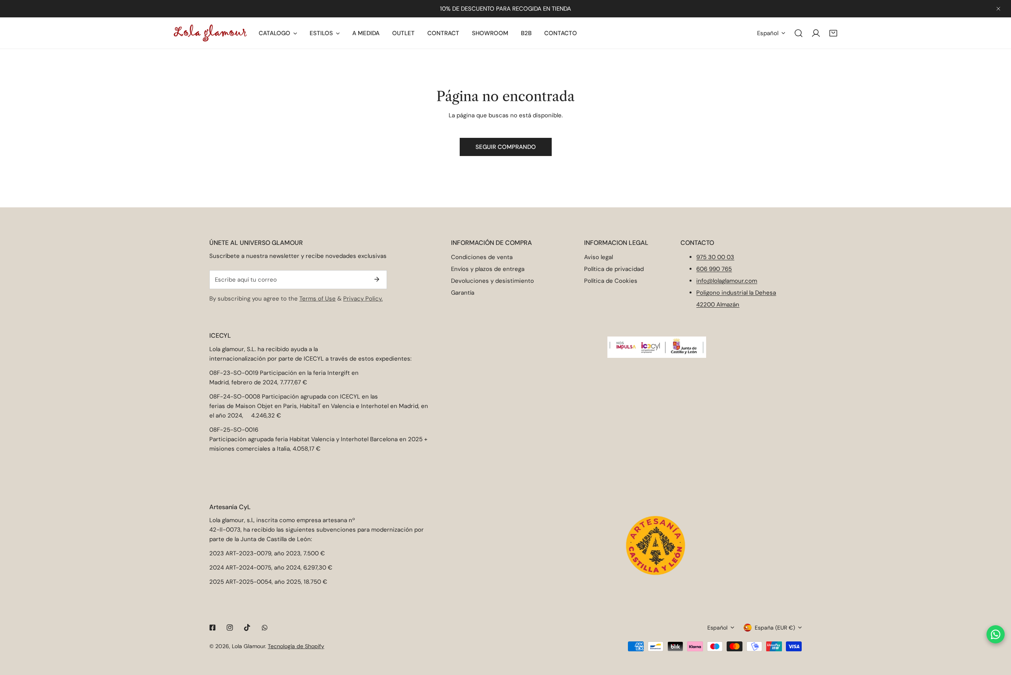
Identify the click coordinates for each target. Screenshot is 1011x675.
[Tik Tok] (247, 627)
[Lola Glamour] (210, 32)
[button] (833, 33)
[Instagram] (230, 628)
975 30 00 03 (715, 257)
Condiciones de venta (482, 257)
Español (767, 33)
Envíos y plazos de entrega (487, 269)
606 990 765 (714, 269)
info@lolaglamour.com (726, 281)
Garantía (462, 293)
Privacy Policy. (363, 299)
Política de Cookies (610, 281)
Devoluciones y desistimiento (492, 281)
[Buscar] (798, 33)
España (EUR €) (775, 627)
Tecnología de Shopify (296, 646)
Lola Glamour (248, 646)
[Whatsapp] (264, 628)
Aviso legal (598, 257)
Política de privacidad (614, 269)
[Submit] (376, 279)
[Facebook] (212, 628)
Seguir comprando (505, 147)
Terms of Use (317, 299)
